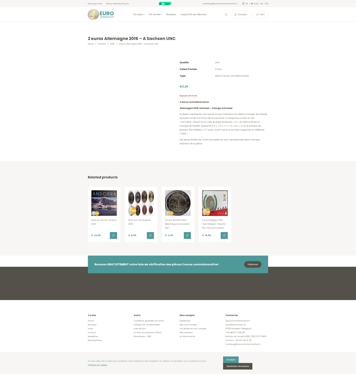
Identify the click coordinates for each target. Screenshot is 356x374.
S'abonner (253, 264)
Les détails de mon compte (193, 328)
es (257, 3)
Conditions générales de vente (149, 320)
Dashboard (185, 320)
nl (247, 3)
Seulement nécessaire (238, 366)
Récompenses (95, 340)
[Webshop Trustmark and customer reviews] (168, 3)
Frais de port (140, 328)
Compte (242, 14)
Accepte (231, 359)
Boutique (92, 324)
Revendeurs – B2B (142, 336)
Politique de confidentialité (147, 324)
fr (252, 3)
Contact (92, 332)
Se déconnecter (187, 336)
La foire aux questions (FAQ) (147, 332)
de (262, 3)
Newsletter (93, 336)
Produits (102, 43)
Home (91, 43)
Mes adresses (186, 332)
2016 (112, 43)
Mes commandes (188, 324)
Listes (90, 328)
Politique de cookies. (97, 365)
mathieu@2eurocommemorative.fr (220, 3)
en (267, 3)
